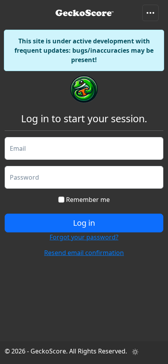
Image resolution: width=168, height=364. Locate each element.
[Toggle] (150, 13)
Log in (84, 223)
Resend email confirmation (84, 252)
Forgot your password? (84, 237)
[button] (135, 351)
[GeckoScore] (84, 12)
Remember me (87, 199)
